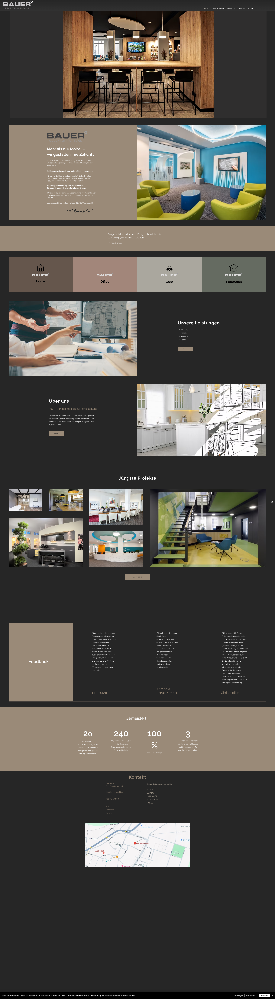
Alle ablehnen (250, 995)
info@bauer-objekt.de (114, 792)
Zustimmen (264, 995)
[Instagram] (272, 502)
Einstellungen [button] (238, 995)
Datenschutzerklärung (128, 995)
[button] (138, 64)
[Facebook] (272, 497)
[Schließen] (272, 995)
